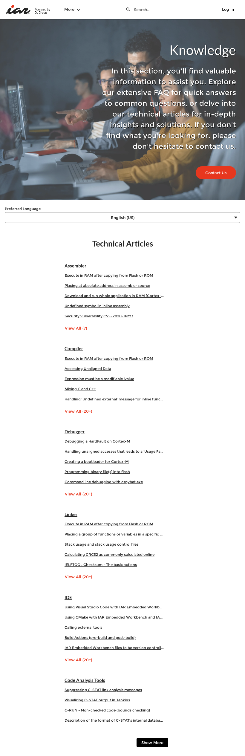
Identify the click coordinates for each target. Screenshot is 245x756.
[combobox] (172, 9)
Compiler (74, 348)
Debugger (75, 431)
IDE (68, 597)
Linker (71, 514)
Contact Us (216, 172)
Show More (152, 742)
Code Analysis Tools (85, 680)
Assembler (75, 265)
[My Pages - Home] (28, 9)
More (69, 9)
